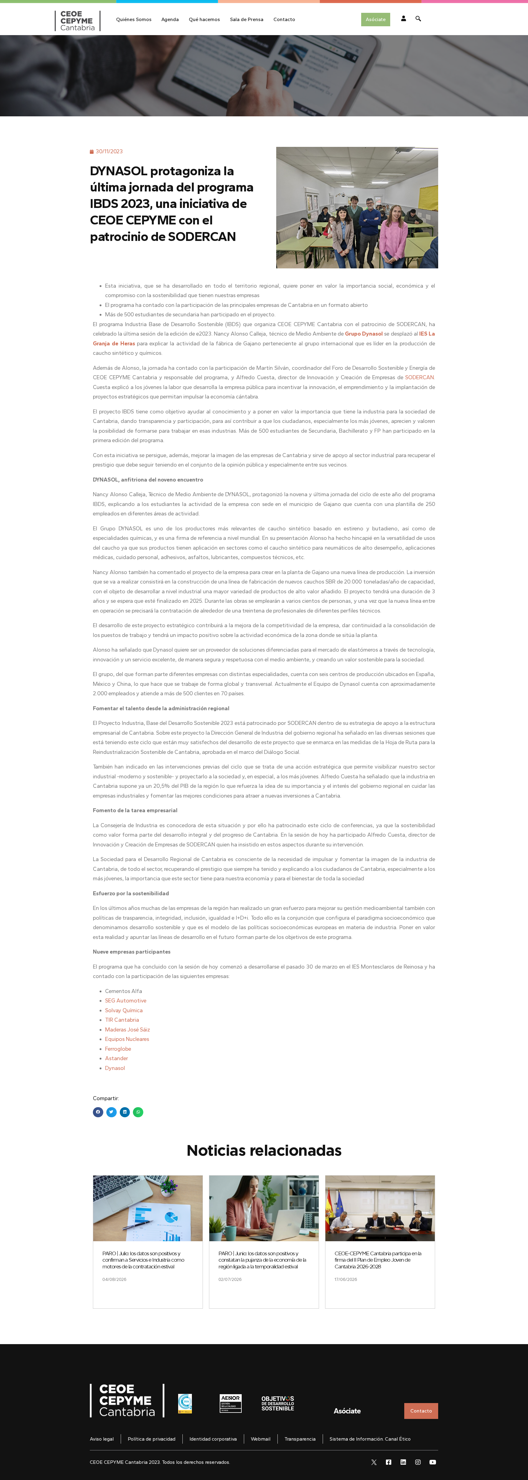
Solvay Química (124, 1010)
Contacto (284, 19)
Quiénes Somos (134, 19)
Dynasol (115, 1068)
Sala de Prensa (246, 19)
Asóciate (347, 1410)
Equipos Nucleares (127, 1039)
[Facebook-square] (388, 1462)
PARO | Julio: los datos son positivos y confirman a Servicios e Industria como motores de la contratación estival (143, 1260)
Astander (116, 1058)
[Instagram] (418, 1462)
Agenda (170, 19)
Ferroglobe (118, 1048)
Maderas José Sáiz (127, 1029)
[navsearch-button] (418, 19)
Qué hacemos (204, 19)
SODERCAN (419, 377)
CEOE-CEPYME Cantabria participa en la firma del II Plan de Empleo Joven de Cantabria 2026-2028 (378, 1260)
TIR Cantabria (122, 1019)
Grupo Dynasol (364, 333)
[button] (98, 1112)
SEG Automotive (125, 1000)
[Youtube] (432, 1462)
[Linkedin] (403, 1462)
